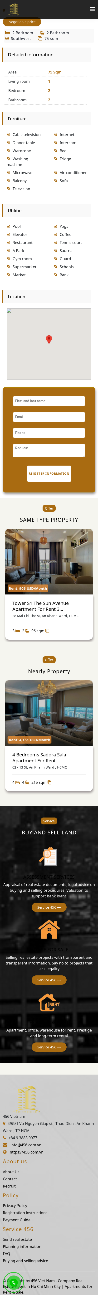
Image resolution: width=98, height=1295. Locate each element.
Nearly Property (49, 671)
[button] (49, 907)
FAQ (6, 1253)
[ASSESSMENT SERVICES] (49, 856)
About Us (11, 1171)
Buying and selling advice (25, 1260)
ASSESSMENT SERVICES (49, 877)
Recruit (9, 1186)
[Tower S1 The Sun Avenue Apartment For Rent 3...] (49, 561)
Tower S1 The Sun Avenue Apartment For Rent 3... (40, 606)
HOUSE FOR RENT (49, 1022)
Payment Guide (16, 1219)
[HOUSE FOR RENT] (49, 1001)
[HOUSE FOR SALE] (49, 929)
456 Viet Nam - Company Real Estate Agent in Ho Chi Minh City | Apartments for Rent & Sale (48, 1286)
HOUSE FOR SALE (49, 949)
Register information (49, 474)
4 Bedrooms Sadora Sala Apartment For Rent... (39, 757)
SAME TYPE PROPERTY (49, 519)
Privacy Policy (15, 1205)
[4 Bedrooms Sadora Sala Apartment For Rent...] (49, 713)
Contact (10, 1179)
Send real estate (17, 1239)
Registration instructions (25, 1212)
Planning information (22, 1246)
